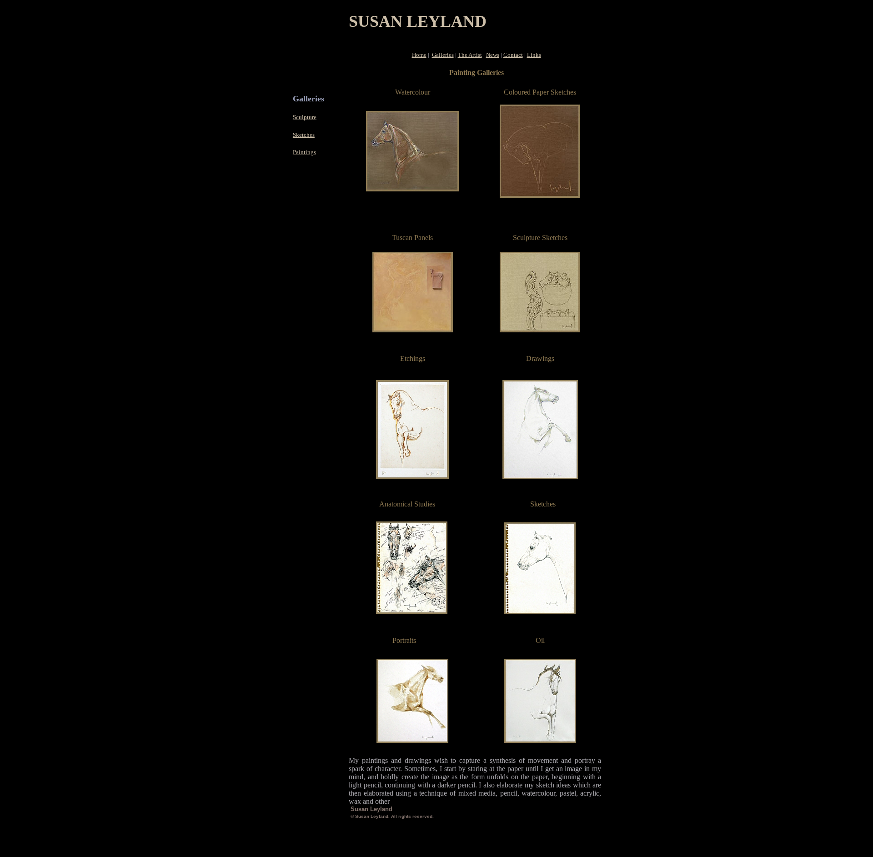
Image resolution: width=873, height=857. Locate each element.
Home (419, 54)
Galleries (443, 54)
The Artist (470, 54)
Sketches (304, 134)
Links (534, 54)
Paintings (304, 152)
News (492, 54)
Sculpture (304, 117)
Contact (513, 54)
